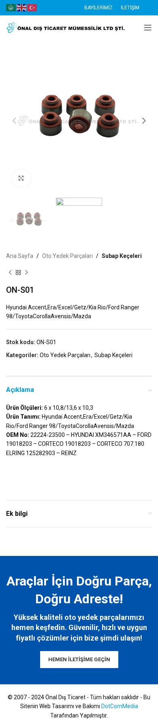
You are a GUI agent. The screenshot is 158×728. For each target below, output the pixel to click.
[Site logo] (67, 27)
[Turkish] (32, 7)
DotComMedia (119, 706)
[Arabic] (11, 7)
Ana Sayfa (19, 256)
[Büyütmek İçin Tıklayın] (21, 178)
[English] (22, 7)
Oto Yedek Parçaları (67, 256)
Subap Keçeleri (122, 256)
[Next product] (26, 273)
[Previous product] (10, 273)
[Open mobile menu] (148, 27)
